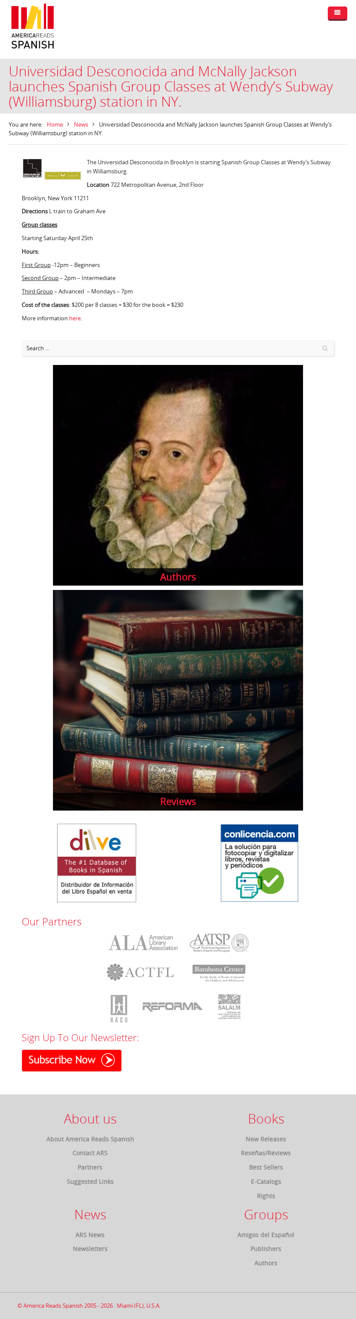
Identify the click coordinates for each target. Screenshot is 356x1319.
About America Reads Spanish (90, 1139)
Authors (265, 1263)
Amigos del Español (265, 1235)
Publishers (266, 1248)
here (75, 318)
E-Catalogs (266, 1181)
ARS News (90, 1235)
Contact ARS (90, 1153)
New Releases (266, 1139)
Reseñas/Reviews (266, 1153)
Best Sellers (266, 1167)
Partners (90, 1167)
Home (55, 124)
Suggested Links (90, 1181)
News (81, 124)
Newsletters (90, 1248)
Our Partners (52, 921)
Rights (266, 1196)
